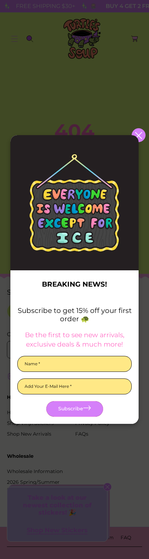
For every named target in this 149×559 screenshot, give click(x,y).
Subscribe (70, 408)
